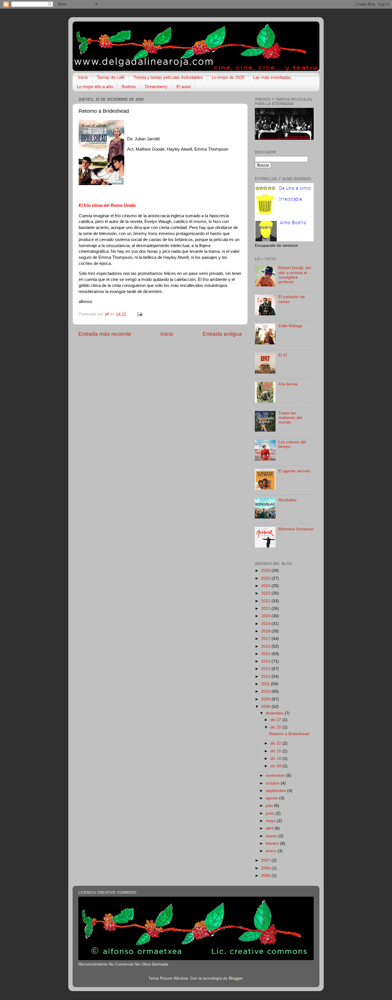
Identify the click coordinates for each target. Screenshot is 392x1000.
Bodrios (129, 86)
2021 (266, 608)
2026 (266, 570)
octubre (273, 783)
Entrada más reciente (104, 334)
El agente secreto (294, 471)
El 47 (283, 355)
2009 (266, 699)
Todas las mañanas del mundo (290, 417)
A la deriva (287, 384)
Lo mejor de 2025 (228, 77)
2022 (266, 601)
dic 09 (276, 766)
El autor (183, 86)
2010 (266, 691)
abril (270, 828)
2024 (266, 586)
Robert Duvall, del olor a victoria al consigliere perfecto (294, 275)
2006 (266, 868)
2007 (266, 860)
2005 (266, 875)
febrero (273, 843)
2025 (266, 578)
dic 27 (276, 720)
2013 (266, 669)
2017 (266, 638)
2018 (266, 631)
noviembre (276, 775)
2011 (266, 684)
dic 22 (276, 743)
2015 (266, 654)
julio (270, 805)
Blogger (235, 978)
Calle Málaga (290, 326)
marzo (272, 836)
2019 (266, 624)
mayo (271, 821)
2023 (266, 593)
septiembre (276, 791)
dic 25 (276, 727)
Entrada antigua (222, 334)
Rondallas (287, 500)
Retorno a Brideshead (289, 734)
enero (271, 851)
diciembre (275, 713)
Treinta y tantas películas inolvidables (168, 77)
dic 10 (276, 758)
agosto (272, 798)
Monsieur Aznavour (295, 529)
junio (270, 813)
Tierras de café (111, 77)
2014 (266, 661)
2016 (266, 646)
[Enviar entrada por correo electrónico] (139, 314)
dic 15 (276, 751)
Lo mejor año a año (95, 86)
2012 (266, 676)
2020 (266, 616)
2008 (266, 706)
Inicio (83, 77)
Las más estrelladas (272, 77)
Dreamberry (156, 86)
